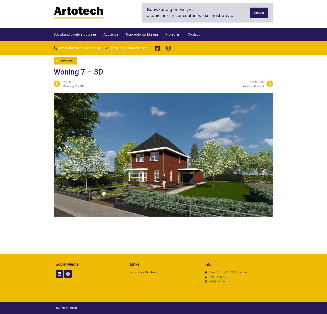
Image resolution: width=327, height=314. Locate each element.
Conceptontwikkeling (142, 34)
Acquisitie (111, 34)
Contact (194, 34)
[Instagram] (168, 48)
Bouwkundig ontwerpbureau (75, 34)
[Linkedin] (157, 48)
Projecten (172, 34)
